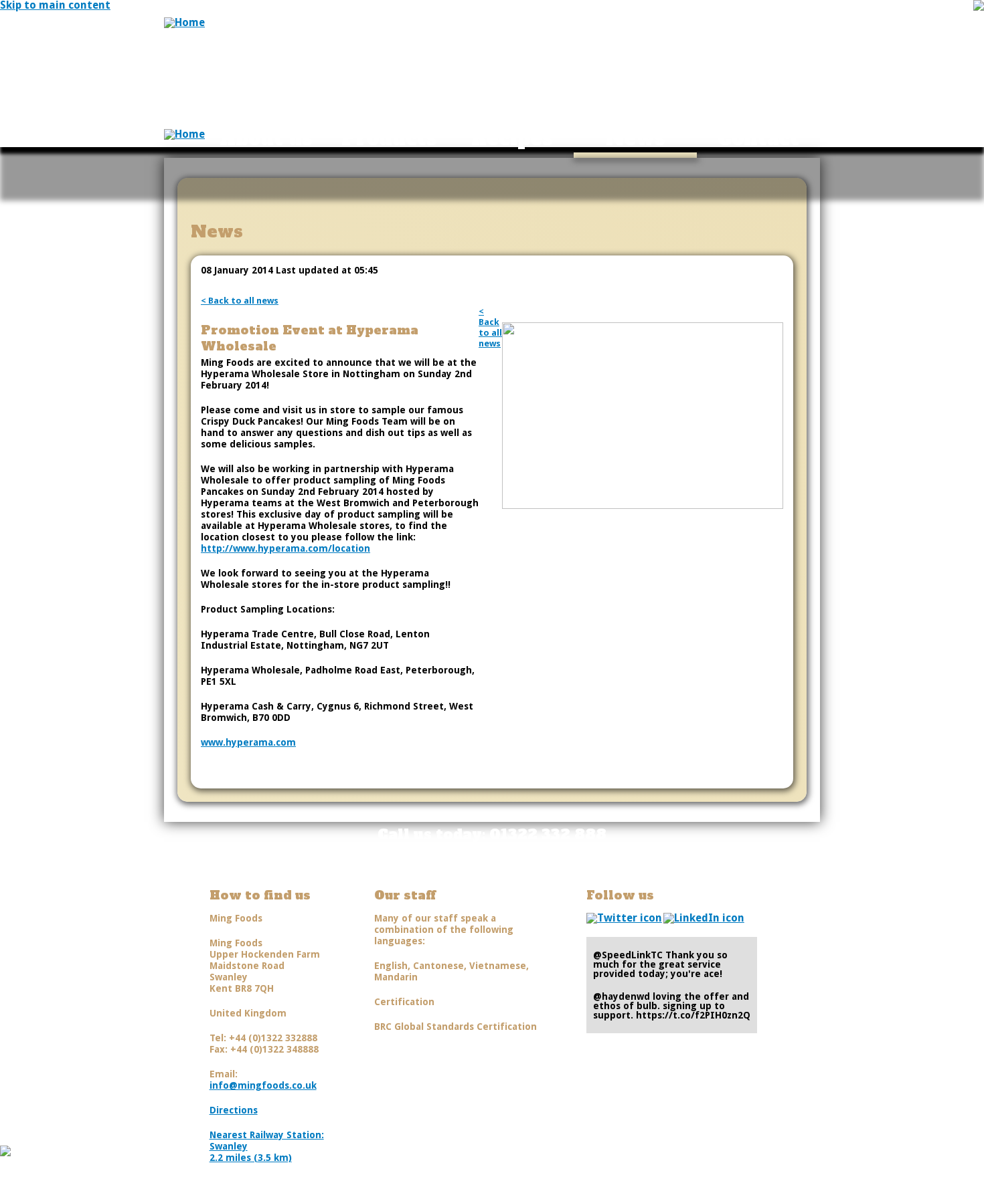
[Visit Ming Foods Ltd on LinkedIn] (703, 918)
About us (266, 138)
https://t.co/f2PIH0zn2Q (693, 1015)
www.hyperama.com (248, 742)
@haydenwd (621, 996)
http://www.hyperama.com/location (285, 548)
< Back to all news (239, 301)
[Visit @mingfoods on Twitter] (624, 918)
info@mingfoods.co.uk (263, 1085)
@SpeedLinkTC (628, 955)
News (635, 138)
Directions (234, 1110)
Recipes (512, 138)
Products (389, 138)
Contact (758, 138)
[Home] (184, 22)
